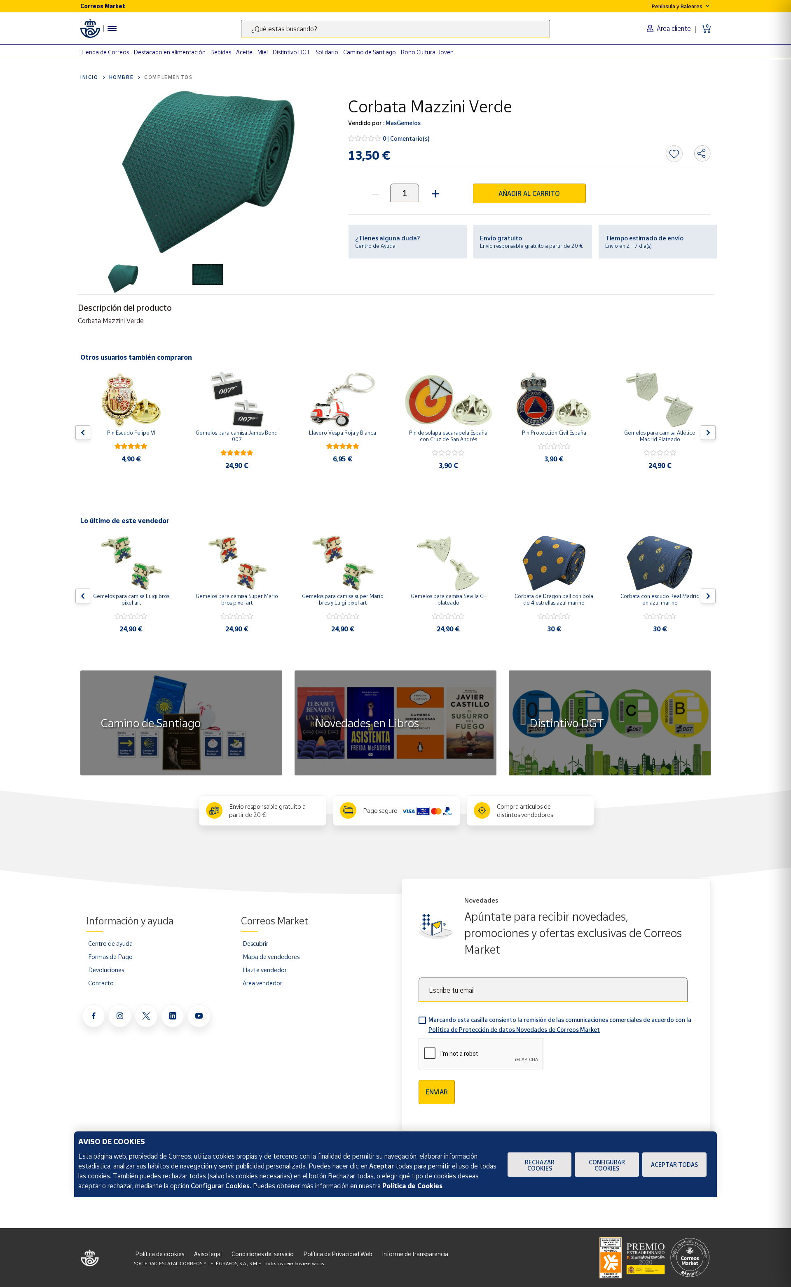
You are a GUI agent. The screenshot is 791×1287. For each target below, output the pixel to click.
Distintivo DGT (292, 52)
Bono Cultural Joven (427, 52)
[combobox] (395, 28)
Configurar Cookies (607, 1165)
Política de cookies (160, 1253)
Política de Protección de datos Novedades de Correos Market (514, 1029)
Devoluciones (106, 969)
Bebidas (221, 52)
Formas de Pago (110, 956)
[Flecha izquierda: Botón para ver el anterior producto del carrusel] (82, 432)
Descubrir (255, 943)
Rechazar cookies (540, 1165)
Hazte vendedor (265, 969)
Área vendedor (262, 983)
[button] (434, 193)
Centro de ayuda (110, 943)
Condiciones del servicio (263, 1253)
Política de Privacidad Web (338, 1253)
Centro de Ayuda (375, 245)
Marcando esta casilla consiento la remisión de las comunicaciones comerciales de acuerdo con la (559, 1024)
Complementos (168, 77)
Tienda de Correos (104, 52)
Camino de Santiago (369, 52)
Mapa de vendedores (271, 956)
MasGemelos (402, 122)
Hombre (121, 77)
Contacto (101, 983)
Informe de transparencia (415, 1253)
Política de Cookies (412, 1186)
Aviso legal (208, 1253)
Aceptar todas (674, 1164)
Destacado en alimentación (170, 52)
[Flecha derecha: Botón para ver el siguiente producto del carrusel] (708, 432)
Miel (262, 52)
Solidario (327, 52)
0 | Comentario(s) (406, 138)
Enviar (437, 1092)
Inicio (89, 77)
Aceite (244, 52)
